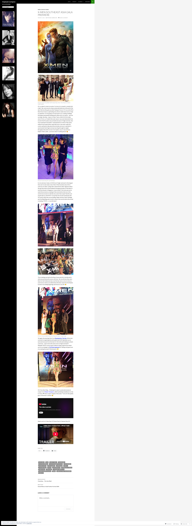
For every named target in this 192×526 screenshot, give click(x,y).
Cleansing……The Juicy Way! (45, 480)
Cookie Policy (29, 523)
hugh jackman (51, 465)
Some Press (87, 1)
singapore (49, 469)
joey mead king (42, 467)
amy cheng (41, 462)
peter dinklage (56, 467)
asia (47, 462)
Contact (74, 1)
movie (49, 467)
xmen (54, 471)
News (39, 9)
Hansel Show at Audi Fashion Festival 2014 (48, 485)
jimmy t (66, 465)
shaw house (42, 469)
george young (42, 465)
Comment (68, 509)
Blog (69, 1)
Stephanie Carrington (8, 2)
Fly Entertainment (43, 463)
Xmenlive (41, 472)
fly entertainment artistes (56, 463)
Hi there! (80, 1)
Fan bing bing (62, 462)
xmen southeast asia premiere (64, 471)
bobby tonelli (53, 462)
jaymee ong (59, 465)
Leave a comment (64, 17)
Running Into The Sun (67, 467)
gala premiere (67, 463)
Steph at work (45, 9)
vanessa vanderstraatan (45, 471)
